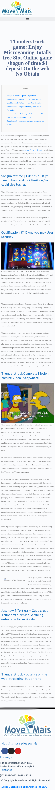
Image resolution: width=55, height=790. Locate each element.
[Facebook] (4, 751)
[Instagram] (11, 751)
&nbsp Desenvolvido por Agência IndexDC (24, 786)
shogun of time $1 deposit (32, 150)
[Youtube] (18, 751)
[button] (27, 19)
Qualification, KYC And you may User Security (24, 103)
